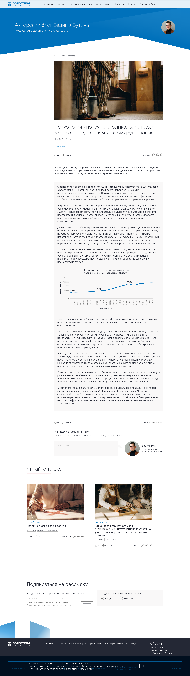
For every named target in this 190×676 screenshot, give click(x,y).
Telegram (109, 598)
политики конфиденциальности (74, 668)
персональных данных (110, 665)
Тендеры (134, 643)
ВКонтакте (129, 598)
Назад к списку (68, 56)
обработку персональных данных (55, 602)
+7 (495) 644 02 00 (160, 643)
